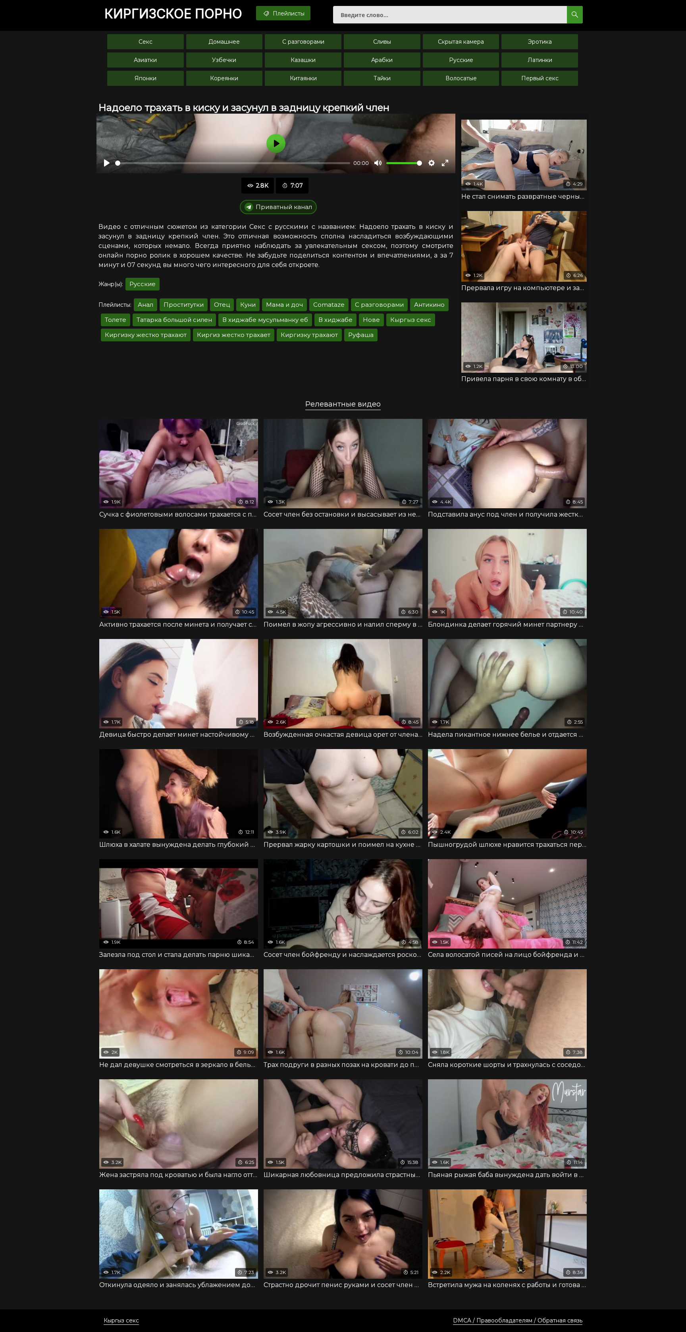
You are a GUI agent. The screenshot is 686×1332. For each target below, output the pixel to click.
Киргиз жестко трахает (233, 335)
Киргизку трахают (309, 335)
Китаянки (303, 78)
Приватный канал (284, 207)
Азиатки (145, 60)
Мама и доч (284, 304)
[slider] (232, 163)
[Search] (575, 14)
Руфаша (361, 335)
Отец (222, 304)
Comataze (329, 304)
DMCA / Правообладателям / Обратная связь (517, 1320)
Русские (461, 60)
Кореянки (224, 78)
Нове (371, 319)
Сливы (382, 41)
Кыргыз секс (410, 319)
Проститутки (184, 304)
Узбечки (224, 60)
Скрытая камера (461, 41)
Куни (248, 304)
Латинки (540, 60)
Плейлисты (287, 13)
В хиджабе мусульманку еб (265, 319)
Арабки (382, 60)
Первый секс (540, 78)
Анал (145, 304)
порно (173, 14)
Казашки (303, 60)
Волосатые (461, 78)
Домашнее (224, 41)
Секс (145, 41)
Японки (145, 78)
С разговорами (303, 41)
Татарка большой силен (174, 319)
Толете (115, 319)
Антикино (429, 304)
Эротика (540, 41)
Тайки (382, 78)
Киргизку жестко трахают (146, 335)
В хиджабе (335, 319)
